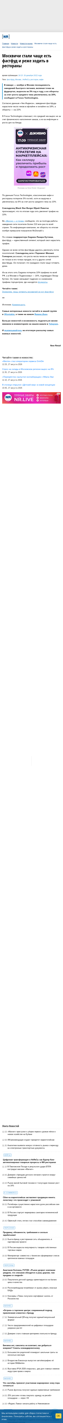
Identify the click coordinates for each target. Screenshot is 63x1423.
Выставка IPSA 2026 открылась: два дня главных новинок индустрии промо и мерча (33, 1370)
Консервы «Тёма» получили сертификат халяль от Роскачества (30, 1297)
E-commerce (10, 1193)
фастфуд (10, 80)
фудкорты (42, 282)
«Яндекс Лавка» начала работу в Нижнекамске (29, 1404)
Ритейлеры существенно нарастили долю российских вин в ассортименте (33, 1205)
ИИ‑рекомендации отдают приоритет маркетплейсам (31, 1140)
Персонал (9, 1228)
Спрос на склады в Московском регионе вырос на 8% (28, 369)
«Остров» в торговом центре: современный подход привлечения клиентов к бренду (27, 1311)
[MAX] (24, 36)
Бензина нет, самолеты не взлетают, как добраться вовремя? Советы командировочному (27, 1346)
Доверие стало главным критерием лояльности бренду (32, 1333)
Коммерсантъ (18, 304)
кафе (41, 80)
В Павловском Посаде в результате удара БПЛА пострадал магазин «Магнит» (29, 1167)
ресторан (34, 80)
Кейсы (7, 1155)
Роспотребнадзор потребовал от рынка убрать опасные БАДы (32, 1289)
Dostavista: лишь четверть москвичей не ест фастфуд (28, 292)
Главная (5, 44)
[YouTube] (36, 36)
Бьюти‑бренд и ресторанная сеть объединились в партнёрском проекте (30, 1240)
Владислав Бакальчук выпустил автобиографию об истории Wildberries (31, 1361)
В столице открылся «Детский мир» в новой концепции (28, 385)
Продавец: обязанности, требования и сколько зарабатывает (25, 1233)
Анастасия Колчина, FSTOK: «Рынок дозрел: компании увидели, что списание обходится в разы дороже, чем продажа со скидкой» (29, 1272)
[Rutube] (41, 36)
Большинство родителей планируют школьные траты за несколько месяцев (33, 1353)
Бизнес (8, 1306)
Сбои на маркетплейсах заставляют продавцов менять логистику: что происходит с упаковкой (29, 1198)
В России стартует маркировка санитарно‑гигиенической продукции (33, 1213)
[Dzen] (30, 36)
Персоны (9, 1265)
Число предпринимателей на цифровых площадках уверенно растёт (30, 1326)
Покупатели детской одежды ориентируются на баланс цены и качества (32, 1281)
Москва (18, 80)
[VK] (19, 36)
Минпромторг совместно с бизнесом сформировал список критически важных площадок (33, 1257)
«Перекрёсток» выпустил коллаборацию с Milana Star (28, 377)
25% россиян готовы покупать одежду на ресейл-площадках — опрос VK (30, 1396)
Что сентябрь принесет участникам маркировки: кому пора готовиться (31, 1384)
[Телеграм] (13, 36)
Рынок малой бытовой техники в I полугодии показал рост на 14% (33, 1184)
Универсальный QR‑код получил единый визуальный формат (31, 1318)
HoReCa (26, 80)
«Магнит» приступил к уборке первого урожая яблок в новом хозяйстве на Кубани (32, 1133)
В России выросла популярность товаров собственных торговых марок (32, 1248)
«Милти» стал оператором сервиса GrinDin (23, 361)
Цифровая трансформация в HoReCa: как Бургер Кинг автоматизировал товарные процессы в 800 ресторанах (29, 1161)
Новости (14, 44)
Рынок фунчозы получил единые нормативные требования (34, 1390)
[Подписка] (47, 36)
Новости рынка (26, 44)
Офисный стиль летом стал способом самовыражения (32, 1221)
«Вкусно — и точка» (14, 221)
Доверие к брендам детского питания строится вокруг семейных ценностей (32, 1176)
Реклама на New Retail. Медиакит (31, 188)
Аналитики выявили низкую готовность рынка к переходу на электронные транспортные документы (32, 1146)
